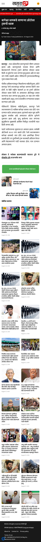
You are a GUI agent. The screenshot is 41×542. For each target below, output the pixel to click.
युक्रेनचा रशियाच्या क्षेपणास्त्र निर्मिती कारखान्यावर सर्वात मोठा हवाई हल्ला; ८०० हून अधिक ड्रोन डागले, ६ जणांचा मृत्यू (29, 479)
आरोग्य (31, 9)
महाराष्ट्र (11, 9)
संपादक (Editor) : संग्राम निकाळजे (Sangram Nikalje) (19, 528)
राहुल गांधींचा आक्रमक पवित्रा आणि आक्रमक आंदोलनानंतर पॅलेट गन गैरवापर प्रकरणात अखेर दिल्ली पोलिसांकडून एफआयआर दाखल (10, 448)
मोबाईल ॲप (6, 157)
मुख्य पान (4, 9)
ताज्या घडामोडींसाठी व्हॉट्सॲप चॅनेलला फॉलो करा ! (22, 169)
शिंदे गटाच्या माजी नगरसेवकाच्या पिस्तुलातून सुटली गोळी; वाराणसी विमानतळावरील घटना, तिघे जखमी (9, 510)
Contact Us (15, 531)
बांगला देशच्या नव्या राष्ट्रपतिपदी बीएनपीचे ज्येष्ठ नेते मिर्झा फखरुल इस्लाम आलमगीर (11, 387)
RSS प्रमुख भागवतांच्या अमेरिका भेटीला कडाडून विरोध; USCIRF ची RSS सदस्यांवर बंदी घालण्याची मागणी (30, 388)
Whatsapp (5, 33)
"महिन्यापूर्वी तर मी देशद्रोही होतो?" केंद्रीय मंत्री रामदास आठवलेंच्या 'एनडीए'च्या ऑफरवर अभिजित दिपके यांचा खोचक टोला (10, 479)
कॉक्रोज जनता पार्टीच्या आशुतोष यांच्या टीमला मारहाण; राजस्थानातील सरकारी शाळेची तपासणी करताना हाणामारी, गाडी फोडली (30, 418)
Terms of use (8, 535)
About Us (7, 531)
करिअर (37, 9)
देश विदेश (18, 9)
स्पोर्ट (25, 9)
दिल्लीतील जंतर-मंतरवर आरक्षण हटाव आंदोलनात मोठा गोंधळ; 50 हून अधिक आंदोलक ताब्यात (30, 357)
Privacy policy (24, 531)
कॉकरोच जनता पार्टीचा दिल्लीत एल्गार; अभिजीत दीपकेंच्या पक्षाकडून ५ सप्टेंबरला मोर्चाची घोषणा (28, 291)
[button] (3, 4)
